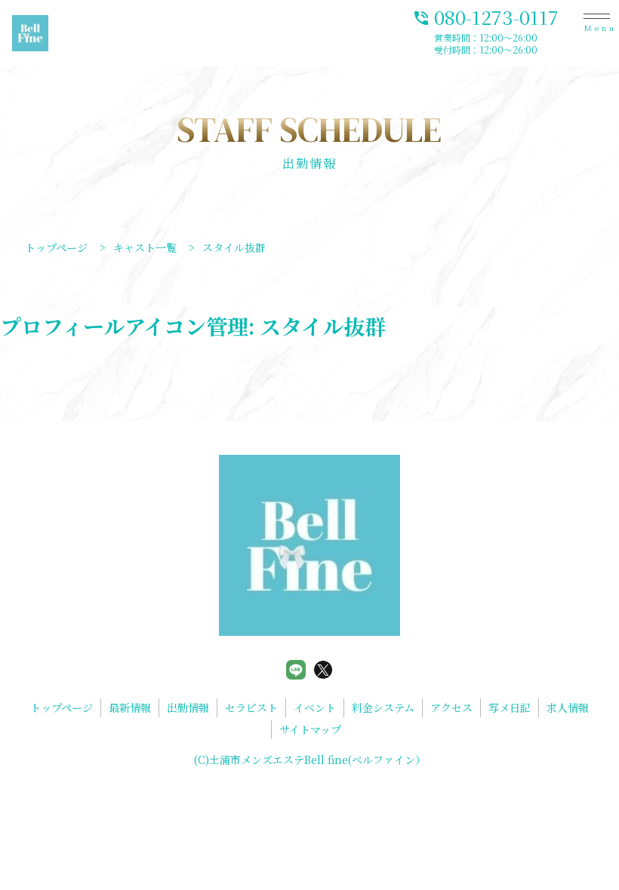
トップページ (61, 707)
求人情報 (568, 707)
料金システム (383, 707)
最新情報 (130, 707)
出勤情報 (188, 707)
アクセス (451, 707)
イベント (315, 707)
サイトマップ (310, 729)
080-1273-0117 (485, 16)
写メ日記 (509, 707)
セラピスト (251, 707)
